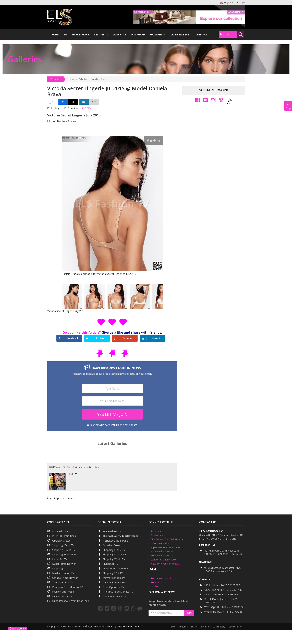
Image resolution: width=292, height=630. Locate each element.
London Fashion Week (163, 559)
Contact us (157, 535)
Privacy (155, 582)
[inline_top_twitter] (73, 102)
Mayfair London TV (63, 573)
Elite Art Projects (62, 596)
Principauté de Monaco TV (67, 587)
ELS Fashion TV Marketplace (120, 536)
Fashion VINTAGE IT (64, 591)
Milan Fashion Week (162, 555)
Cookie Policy (235, 626)
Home (72, 79)
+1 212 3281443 (232, 589)
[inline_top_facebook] (63, 102)
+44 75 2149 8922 (233, 607)
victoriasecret (80, 467)
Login (242, 2)
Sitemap (205, 626)
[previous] (68, 296)
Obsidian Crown (61, 540)
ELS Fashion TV (61, 531)
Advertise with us (161, 543)
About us (156, 531)
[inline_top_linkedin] (84, 102)
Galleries (83, 79)
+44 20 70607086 (229, 585)
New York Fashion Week (165, 563)
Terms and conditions (163, 578)
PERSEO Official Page (115, 540)
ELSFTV (86, 108)
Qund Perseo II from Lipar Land (70, 600)
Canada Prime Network (65, 577)
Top (288, 108)
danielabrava (94, 467)
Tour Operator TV (62, 582)
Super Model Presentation (166, 547)
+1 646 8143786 (232, 611)
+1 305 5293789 (228, 594)
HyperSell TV (59, 559)
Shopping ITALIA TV (114, 554)
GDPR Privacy (218, 626)
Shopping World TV (114, 559)
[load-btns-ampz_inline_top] (94, 102)
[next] (156, 296)
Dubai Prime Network (64, 563)
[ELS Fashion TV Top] (189, 17)
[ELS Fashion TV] (59, 17)
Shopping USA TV (62, 568)
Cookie (154, 586)
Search (194, 626)
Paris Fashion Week (162, 551)
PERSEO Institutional (64, 536)
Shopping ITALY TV (63, 545)
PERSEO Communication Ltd (130, 626)
